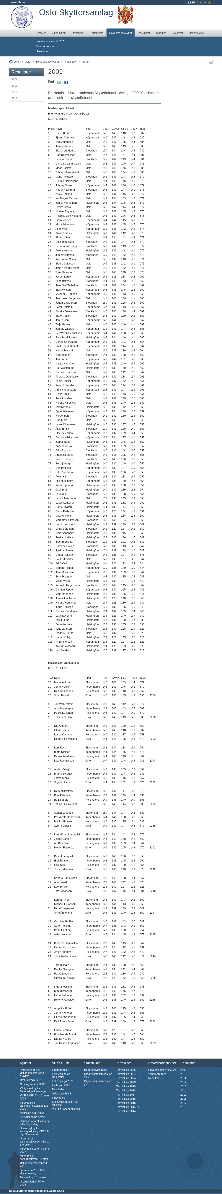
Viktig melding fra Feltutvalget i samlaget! (33, 1090)
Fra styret (177, 33)
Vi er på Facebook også (66, 1109)
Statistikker (78, 33)
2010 (183, 1074)
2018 (183, 1107)
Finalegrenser (60, 1069)
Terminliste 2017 (126, 1094)
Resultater (144, 33)
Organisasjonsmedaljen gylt (98, 1083)
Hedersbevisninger (95, 1069)
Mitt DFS (190, 2)
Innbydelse (58, 1097)
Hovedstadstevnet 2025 (50, 41)
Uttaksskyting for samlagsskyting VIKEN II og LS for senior (34, 1131)
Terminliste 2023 (126, 1082)
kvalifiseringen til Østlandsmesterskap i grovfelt (32, 1073)
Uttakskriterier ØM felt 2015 (32, 1183)
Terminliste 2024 (126, 1074)
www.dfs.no (18, 2)
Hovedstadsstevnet (120, 33)
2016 (14, 98)
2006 (14, 79)
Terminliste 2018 (126, 1090)
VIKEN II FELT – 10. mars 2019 (34, 1097)
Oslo (27, 61)
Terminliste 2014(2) (127, 1107)
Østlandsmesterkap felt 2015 (33, 1165)
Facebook (66, 82)
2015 (183, 1094)
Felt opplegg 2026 (62, 1081)
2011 (183, 1078)
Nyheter (41, 33)
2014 (183, 1090)
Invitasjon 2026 (61, 1085)
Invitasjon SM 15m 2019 (34, 1112)
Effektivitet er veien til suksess (64, 1103)
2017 (183, 1102)
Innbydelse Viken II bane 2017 (34, 1150)
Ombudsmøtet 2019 (31, 1080)
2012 (183, 1082)
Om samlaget (196, 33)
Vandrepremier (45, 46)
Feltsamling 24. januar (33, 1177)
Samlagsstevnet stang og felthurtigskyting (35, 1123)
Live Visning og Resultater (61, 1076)
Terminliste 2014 (126, 1111)
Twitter (59, 82)
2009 (86, 61)
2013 (14, 92)
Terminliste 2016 (126, 1098)
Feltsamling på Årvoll (32, 1117)
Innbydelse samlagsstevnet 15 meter (34, 1157)
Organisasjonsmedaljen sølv (98, 1076)
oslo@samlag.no (53, 1190)
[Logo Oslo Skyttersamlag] (22, 26)
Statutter (161, 33)
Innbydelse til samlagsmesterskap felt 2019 (34, 1105)
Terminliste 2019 (126, 1086)
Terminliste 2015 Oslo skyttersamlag (33, 1172)
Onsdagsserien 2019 (32, 1084)
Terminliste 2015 (126, 1102)
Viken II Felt (58, 33)
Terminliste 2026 (126, 1069)
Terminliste (96, 33)
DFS (16, 61)
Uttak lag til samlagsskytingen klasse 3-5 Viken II (34, 1141)
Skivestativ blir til (62, 1093)
